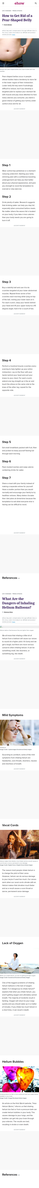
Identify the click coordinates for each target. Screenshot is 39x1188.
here (13, 34)
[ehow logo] (19, 3)
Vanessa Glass (8, 612)
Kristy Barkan (8, 25)
